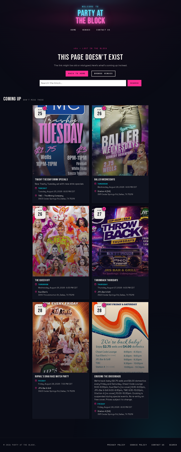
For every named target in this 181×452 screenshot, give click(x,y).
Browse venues (103, 73)
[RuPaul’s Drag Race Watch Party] (61, 360)
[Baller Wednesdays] (120, 154)
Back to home (76, 73)
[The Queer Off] (61, 252)
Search (134, 83)
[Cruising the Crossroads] (120, 360)
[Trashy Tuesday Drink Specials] (61, 154)
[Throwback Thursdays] (120, 252)
